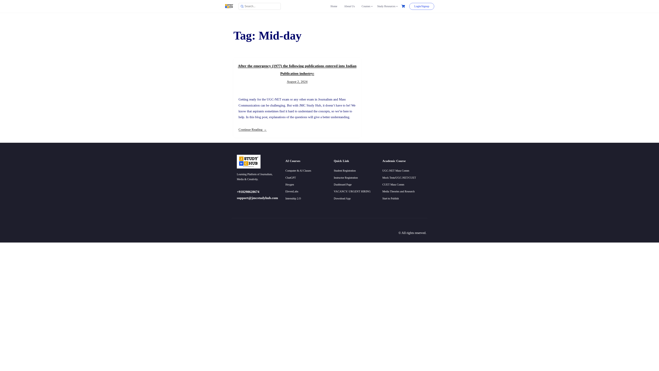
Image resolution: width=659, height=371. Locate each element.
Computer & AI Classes (298, 170)
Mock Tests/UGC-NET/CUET (399, 177)
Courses (366, 6)
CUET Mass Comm (393, 184)
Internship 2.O (293, 198)
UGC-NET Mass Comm (395, 170)
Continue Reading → (253, 129)
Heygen (289, 184)
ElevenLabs (291, 191)
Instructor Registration (346, 177)
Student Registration (345, 170)
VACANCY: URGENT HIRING (352, 191)
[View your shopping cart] (403, 6)
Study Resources (386, 6)
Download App (342, 198)
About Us (349, 6)
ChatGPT (290, 177)
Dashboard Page (343, 184)
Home (334, 6)
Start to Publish (390, 198)
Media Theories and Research (398, 191)
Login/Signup (421, 6)
